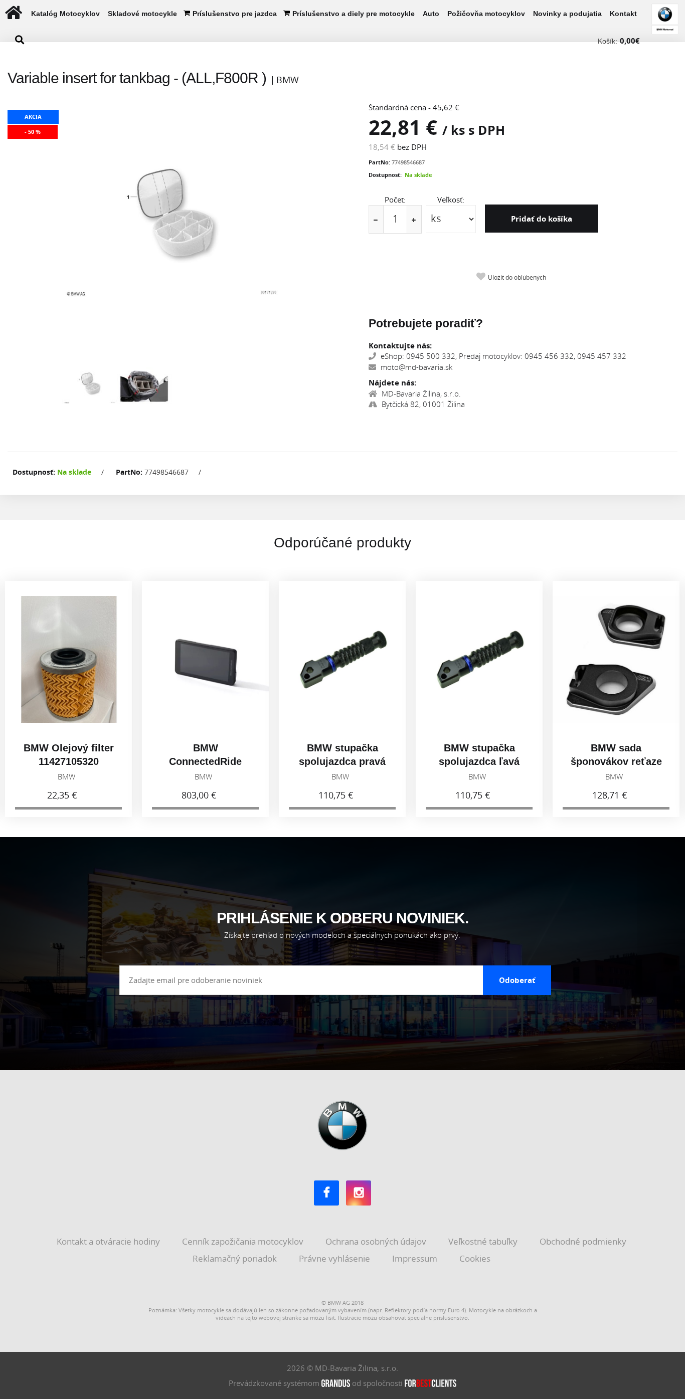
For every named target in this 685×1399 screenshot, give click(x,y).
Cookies (475, 1258)
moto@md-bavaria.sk (415, 367)
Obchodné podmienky (584, 1241)
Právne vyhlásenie (335, 1258)
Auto (431, 14)
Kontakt (623, 14)
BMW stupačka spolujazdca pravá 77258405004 (342, 761)
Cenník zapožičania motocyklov (243, 1241)
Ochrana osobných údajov (376, 1241)
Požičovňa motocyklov (486, 14)
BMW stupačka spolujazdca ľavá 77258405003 (479, 761)
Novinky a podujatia (567, 14)
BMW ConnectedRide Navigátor (205, 761)
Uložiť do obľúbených (517, 277)
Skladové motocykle (142, 14)
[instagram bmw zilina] (358, 1193)
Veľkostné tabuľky (484, 1241)
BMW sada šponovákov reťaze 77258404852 (616, 761)
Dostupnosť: (385, 174)
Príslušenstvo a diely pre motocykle (353, 14)
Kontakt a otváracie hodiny (109, 1241)
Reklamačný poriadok (236, 1258)
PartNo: (379, 162)
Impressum (415, 1258)
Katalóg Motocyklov (65, 14)
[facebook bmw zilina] (326, 1193)
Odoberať (517, 980)
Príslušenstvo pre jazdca (235, 14)
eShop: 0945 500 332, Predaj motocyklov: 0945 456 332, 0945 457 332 (502, 356)
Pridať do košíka (541, 219)
